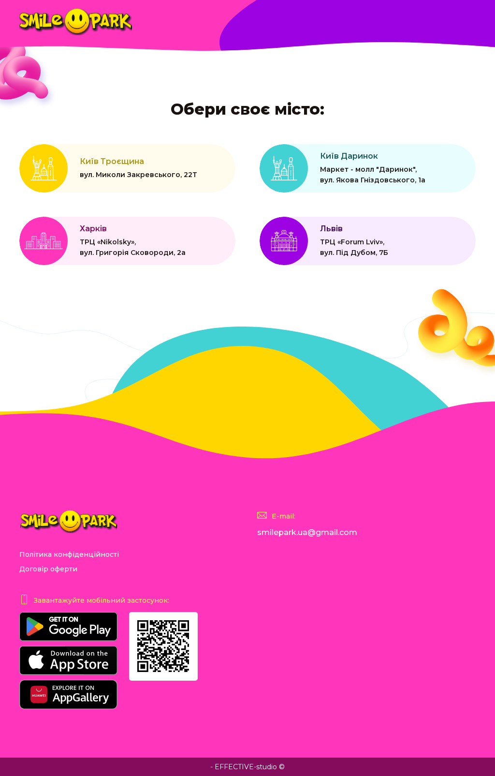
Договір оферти (48, 569)
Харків (133, 240)
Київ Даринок (372, 167)
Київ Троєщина (138, 168)
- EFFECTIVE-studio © (247, 766)
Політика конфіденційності (69, 554)
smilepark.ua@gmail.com (307, 532)
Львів (354, 240)
